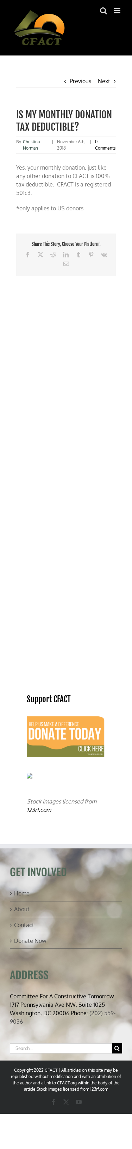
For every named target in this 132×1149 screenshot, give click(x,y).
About (22, 909)
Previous (80, 81)
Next (104, 81)
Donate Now (30, 940)
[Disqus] (66, 364)
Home (22, 893)
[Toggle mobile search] (103, 10)
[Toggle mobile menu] (117, 10)
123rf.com (39, 809)
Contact (24, 924)
